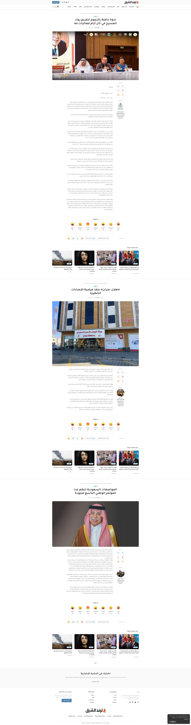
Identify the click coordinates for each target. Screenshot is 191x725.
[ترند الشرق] (131, 2)
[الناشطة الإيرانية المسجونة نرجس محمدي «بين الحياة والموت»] (84, 258)
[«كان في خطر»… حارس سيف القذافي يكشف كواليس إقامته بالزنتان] (107, 258)
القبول (172, 721)
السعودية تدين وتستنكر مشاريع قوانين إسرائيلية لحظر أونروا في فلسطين (120, 115)
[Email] (118, 95)
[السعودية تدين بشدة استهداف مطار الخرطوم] (62, 258)
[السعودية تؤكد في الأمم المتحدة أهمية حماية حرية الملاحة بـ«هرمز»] (129, 258)
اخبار (95, 16)
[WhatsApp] (118, 90)
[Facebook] (122, 86)
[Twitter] (118, 86)
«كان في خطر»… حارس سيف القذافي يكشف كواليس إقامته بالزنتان (108, 269)
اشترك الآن (55, 2)
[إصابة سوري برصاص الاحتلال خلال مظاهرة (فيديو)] (120, 573)
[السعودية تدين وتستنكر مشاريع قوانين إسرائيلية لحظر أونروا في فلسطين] (120, 107)
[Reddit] (122, 95)
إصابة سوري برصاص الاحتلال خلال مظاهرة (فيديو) (120, 581)
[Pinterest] (122, 90)
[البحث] (53, 7)
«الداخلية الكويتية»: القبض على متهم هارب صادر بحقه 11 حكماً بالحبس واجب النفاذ (120, 402)
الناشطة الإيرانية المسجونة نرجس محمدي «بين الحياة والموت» (86, 269)
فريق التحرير (97, 27)
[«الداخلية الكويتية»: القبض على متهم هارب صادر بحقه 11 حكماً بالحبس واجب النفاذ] (120, 393)
